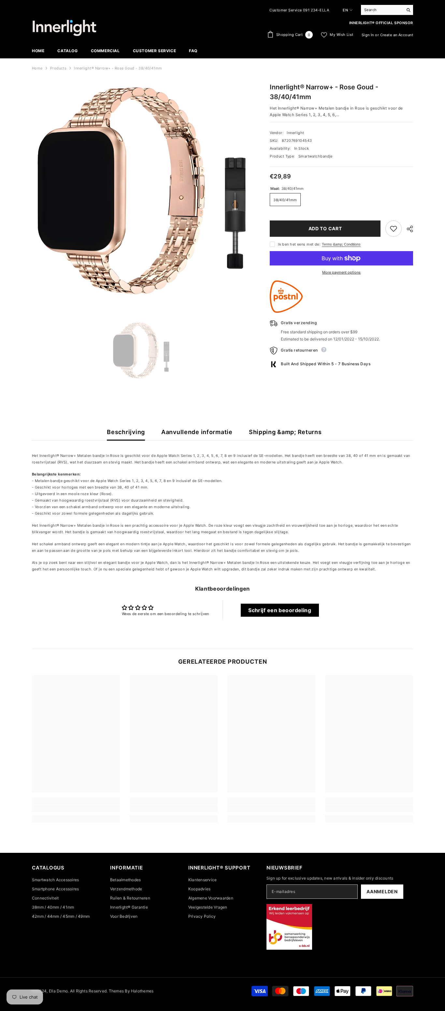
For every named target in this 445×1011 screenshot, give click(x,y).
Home (37, 68)
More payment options (341, 272)
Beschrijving (126, 432)
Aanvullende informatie (197, 432)
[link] (76, 808)
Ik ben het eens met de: (299, 244)
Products (58, 68)
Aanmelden (381, 891)
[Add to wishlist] (393, 228)
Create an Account (396, 35)
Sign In (368, 35)
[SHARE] (407, 229)
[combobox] (382, 10)
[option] (141, 351)
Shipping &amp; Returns (285, 432)
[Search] (387, 10)
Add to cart (325, 228)
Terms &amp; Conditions (341, 244)
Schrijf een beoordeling (279, 610)
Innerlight (295, 132)
